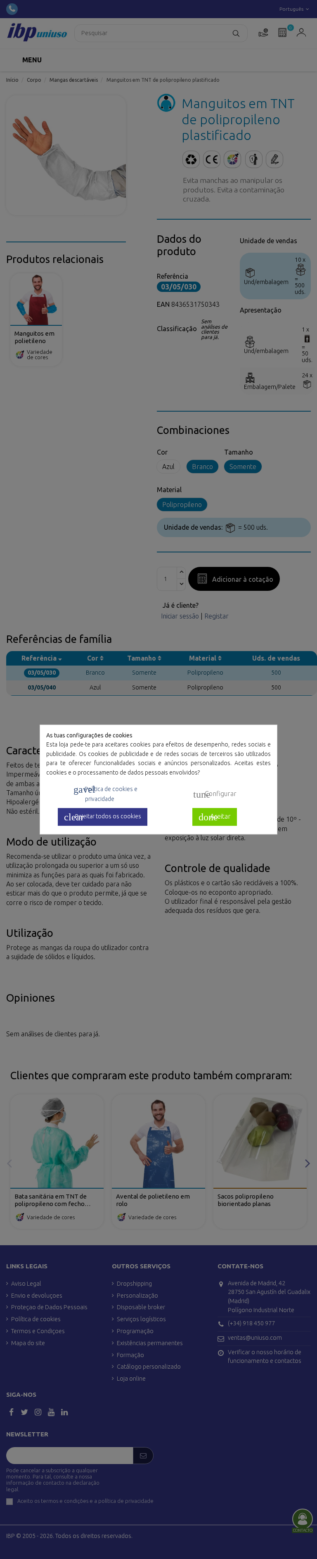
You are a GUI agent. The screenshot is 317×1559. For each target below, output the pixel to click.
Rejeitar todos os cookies (102, 817)
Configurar (215, 794)
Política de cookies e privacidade (105, 793)
